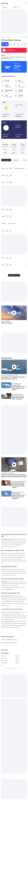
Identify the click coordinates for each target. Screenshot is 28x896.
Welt (6, 37)
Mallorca (3, 656)
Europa (10, 37)
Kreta (2, 665)
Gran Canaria (4, 660)
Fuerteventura (4, 663)
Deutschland (16, 37)
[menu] (26, 3)
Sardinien (17, 663)
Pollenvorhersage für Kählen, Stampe (9, 642)
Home (2, 37)
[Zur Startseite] (4, 3)
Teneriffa (17, 660)
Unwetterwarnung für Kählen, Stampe (9, 639)
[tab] (6, 160)
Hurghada (3, 658)
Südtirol (17, 658)
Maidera (17, 656)
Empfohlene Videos (6, 358)
